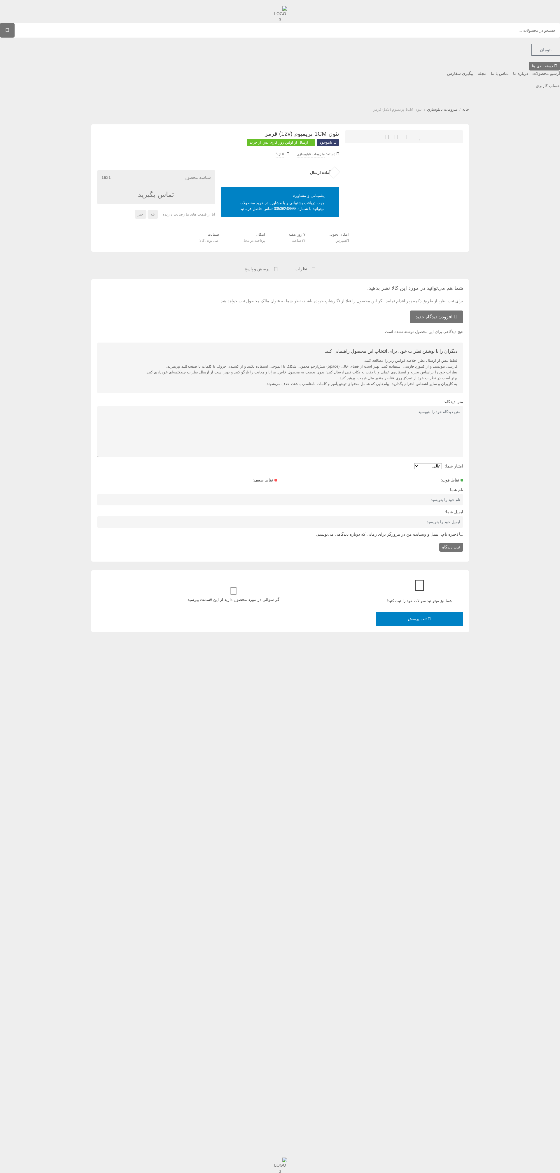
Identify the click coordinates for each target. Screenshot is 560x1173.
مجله (482, 73)
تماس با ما (500, 73)
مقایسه (396, 137)
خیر (140, 214)
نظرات (301, 269)
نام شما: (456, 489)
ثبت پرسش (418, 619)
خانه (465, 109)
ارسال (412, 137)
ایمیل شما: (454, 511)
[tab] (305, 268)
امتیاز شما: (454, 466)
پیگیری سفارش (460, 73)
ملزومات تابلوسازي (442, 109)
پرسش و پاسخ (257, 269)
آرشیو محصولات (546, 73)
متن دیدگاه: (453, 401)
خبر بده (405, 137)
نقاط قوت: (450, 480)
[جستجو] (7, 30)
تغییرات (387, 137)
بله (152, 214)
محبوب (420, 137)
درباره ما (520, 73)
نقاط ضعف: (263, 480)
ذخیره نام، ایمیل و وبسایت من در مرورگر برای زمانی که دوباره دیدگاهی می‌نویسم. (387, 534)
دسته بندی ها (543, 66)
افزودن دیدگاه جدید (434, 316)
